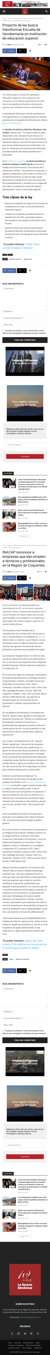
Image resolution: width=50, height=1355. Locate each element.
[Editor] (4, 44)
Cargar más (24, 536)
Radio (38, 1343)
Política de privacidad (33, 1345)
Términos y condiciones (16, 1345)
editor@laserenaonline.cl (30, 1317)
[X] (37, 1333)
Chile (9, 18)
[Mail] (25, 1333)
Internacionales (28, 1343)
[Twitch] (31, 1333)
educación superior (15, 259)
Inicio (4, 18)
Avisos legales (27, 1348)
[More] (30, 50)
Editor (10, 44)
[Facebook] (12, 1333)
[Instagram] (18, 1333)
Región (10, 255)
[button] (4, 11)
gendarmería (28, 259)
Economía (17, 1343)
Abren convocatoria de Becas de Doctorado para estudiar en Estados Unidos (32, 512)
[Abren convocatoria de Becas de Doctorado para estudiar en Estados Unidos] (9, 514)
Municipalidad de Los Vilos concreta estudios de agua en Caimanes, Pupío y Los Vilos (33, 525)
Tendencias (38, 1348)
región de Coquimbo (16, 161)
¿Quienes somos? (14, 1348)
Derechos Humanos (12, 123)
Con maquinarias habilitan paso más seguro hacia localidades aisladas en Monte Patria (33, 499)
